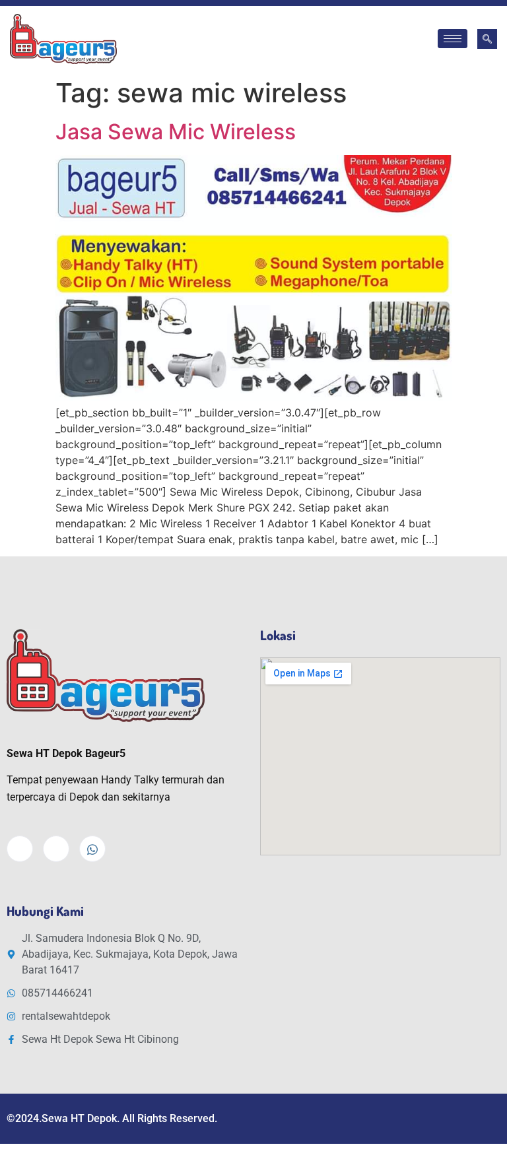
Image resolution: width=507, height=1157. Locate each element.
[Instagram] (56, 849)
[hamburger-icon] (452, 38)
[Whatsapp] (92, 849)
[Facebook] (20, 849)
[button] (487, 39)
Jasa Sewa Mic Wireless (175, 132)
